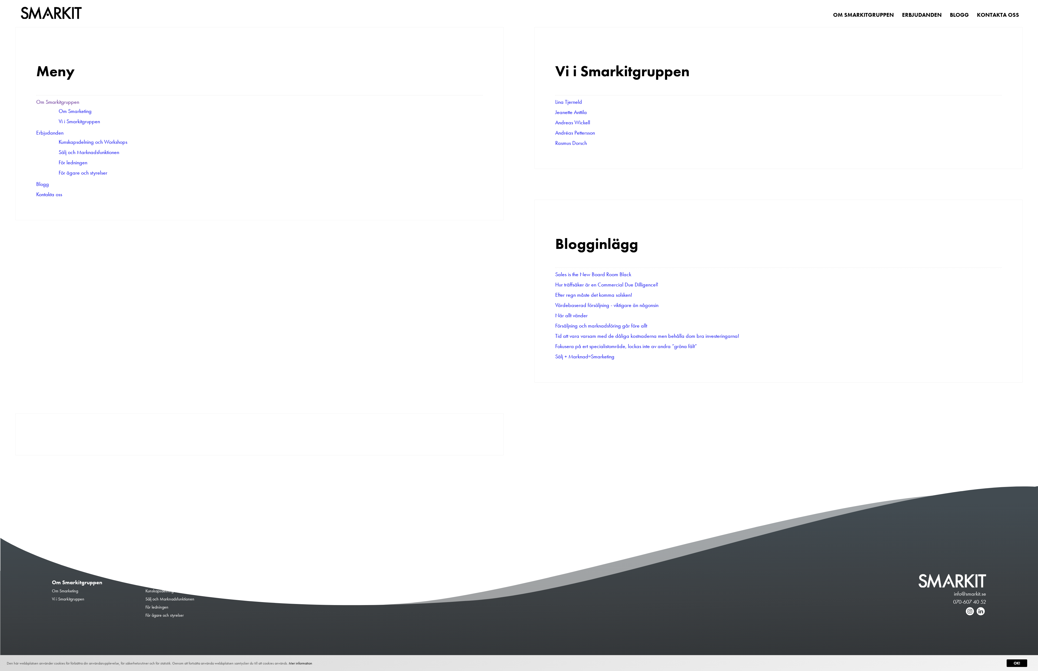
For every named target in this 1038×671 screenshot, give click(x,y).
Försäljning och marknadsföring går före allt (601, 325)
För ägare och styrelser (83, 172)
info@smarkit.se (970, 593)
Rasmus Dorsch (571, 142)
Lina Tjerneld (568, 101)
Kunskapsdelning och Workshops (93, 141)
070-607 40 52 (969, 601)
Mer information (300, 663)
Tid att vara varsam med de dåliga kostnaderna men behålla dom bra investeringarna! (647, 335)
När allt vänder (571, 315)
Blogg (42, 184)
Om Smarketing (75, 111)
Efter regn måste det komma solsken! (593, 294)
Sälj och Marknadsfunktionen (89, 152)
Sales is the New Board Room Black (593, 274)
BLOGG (959, 14)
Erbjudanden (50, 132)
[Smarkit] (51, 14)
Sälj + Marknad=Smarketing (584, 356)
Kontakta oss (49, 194)
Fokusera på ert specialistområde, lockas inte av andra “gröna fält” (626, 346)
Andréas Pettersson (575, 132)
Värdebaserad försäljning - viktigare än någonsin (606, 305)
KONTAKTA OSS (998, 14)
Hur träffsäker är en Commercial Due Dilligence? (606, 284)
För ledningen (73, 162)
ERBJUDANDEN (922, 14)
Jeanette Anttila (571, 112)
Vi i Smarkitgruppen (79, 121)
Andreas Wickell (572, 122)
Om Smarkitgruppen (57, 101)
